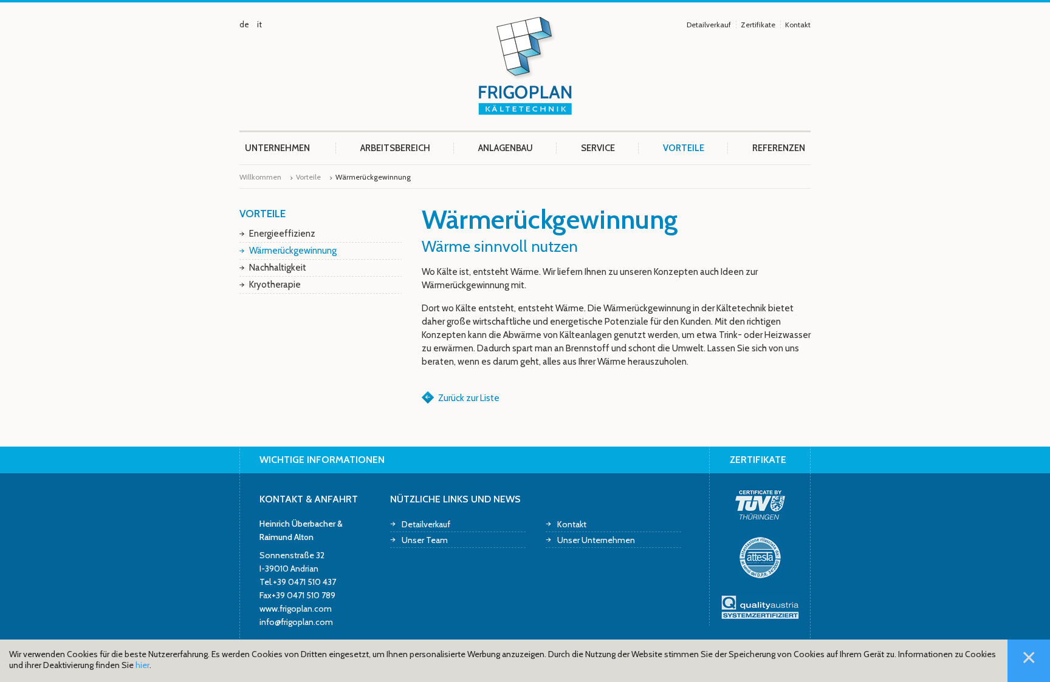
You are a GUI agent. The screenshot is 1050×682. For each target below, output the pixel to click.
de (244, 24)
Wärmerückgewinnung (293, 250)
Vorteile (683, 148)
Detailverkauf (709, 24)
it (259, 24)
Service (598, 148)
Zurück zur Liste (468, 398)
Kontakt (798, 24)
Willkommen (260, 176)
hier (142, 665)
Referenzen (778, 148)
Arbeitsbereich (395, 148)
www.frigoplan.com (295, 608)
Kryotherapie (275, 284)
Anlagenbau (505, 148)
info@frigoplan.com (296, 621)
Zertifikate (758, 24)
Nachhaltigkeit (277, 267)
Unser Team (425, 540)
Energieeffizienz (282, 233)
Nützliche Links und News (455, 499)
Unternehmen (277, 148)
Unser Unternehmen (596, 540)
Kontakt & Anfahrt (308, 499)
